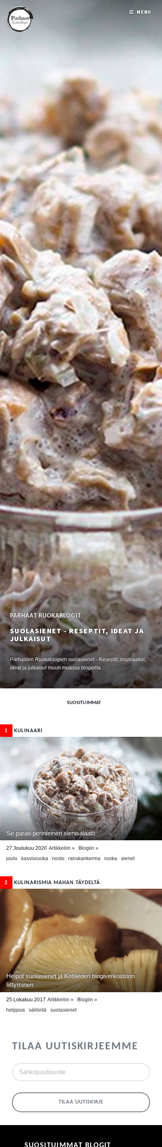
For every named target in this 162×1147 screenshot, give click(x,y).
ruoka (110, 858)
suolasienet (63, 1010)
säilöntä (38, 1010)
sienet (128, 858)
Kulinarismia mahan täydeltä (52, 882)
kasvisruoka (34, 858)
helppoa (15, 1010)
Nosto (58, 858)
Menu (144, 12)
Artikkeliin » (62, 848)
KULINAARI (23, 730)
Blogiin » (88, 848)
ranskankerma (84, 858)
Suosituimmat (84, 702)
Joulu (11, 858)
